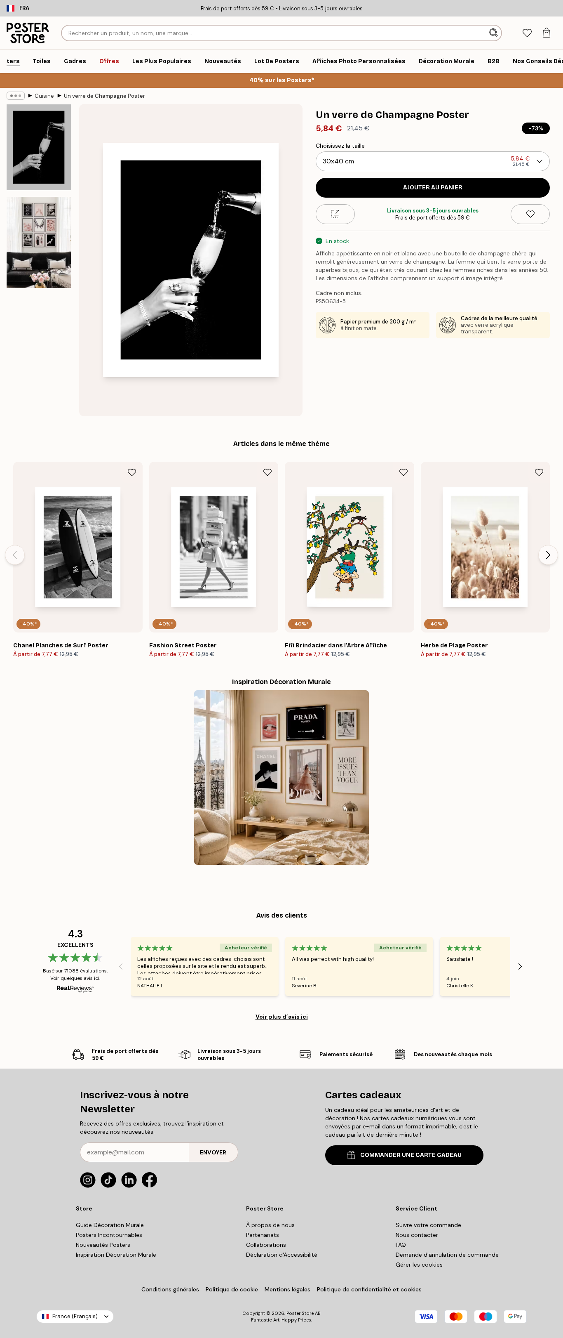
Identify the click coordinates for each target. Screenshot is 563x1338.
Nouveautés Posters (103, 1244)
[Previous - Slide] (15, 555)
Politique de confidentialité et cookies (369, 1289)
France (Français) (75, 1316)
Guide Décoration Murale (110, 1225)
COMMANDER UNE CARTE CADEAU (411, 1155)
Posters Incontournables (109, 1235)
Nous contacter (417, 1235)
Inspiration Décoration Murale (116, 1254)
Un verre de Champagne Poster (104, 95)
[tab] (527, 33)
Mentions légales (287, 1289)
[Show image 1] (39, 147)
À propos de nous (270, 1225)
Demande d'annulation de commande (447, 1254)
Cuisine (44, 95)
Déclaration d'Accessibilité (281, 1254)
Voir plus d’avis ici (282, 1016)
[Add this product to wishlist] (530, 214)
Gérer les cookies (419, 1264)
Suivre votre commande (428, 1225)
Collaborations (266, 1244)
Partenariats (262, 1235)
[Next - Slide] (548, 555)
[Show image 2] (39, 242)
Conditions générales (170, 1289)
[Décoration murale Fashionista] (281, 777)
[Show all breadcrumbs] (16, 96)
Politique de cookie (232, 1289)
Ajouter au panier (432, 187)
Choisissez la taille (340, 145)
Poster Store (300, 1313)
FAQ (401, 1244)
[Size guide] (335, 214)
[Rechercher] (494, 33)
